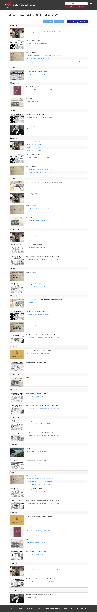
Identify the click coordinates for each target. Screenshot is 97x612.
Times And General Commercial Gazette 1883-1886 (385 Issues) (43, 435)
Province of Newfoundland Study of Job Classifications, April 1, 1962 (44, 55)
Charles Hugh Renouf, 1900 (34, 144)
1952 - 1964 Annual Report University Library (38, 353)
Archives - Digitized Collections (34, 29)
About (12, 608)
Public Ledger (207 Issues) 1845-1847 (36, 491)
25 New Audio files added (33, 129)
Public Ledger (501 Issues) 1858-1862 (36, 396)
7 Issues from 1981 (31, 380)
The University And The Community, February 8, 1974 (40, 484)
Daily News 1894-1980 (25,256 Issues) (35, 40)
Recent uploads (68, 608)
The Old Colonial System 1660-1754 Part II (37, 172)
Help (39, 608)
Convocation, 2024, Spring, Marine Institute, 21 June (40, 89)
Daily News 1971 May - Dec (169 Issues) (37, 43)
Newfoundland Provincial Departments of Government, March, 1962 (44, 275)
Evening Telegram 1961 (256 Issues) (36, 74)
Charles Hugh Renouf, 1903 (34, 150)
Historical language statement (52, 608)
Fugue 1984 (30, 302)
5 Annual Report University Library (35, 519)
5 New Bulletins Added (32, 101)
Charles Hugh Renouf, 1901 (34, 147)
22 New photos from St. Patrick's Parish (37, 451)
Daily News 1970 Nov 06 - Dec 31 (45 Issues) (38, 157)
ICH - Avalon (29, 448)
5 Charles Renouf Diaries (33, 236)
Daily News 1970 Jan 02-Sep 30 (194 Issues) (38, 314)
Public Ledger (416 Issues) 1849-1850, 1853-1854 (39, 463)
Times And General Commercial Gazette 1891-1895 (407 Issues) (43, 259)
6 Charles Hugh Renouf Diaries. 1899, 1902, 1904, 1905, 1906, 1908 (44, 32)
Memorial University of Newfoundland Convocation (39, 87)
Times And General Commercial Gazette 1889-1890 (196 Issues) (43, 337)
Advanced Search (70, 6)
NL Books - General (31, 52)
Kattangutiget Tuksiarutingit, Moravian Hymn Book (40, 481)
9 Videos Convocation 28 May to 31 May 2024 (38, 530)
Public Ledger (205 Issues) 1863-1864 (36, 365)
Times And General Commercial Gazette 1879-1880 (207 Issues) (43, 581)
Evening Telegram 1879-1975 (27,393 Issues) (37, 71)
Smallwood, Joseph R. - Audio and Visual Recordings (39, 126)
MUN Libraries (80, 608)
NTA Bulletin (29, 98)
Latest (82, 21)
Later (71, 21)
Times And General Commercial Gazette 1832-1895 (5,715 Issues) (42, 256)
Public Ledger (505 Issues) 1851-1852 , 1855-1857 (39, 423)
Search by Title (80, 6)
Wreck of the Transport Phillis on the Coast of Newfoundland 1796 (44, 570)
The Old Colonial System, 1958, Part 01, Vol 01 (38, 208)
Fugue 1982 (30, 185)
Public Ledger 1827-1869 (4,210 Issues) (36, 244)
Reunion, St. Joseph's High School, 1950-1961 (38, 58)
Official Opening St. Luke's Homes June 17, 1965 (39, 169)
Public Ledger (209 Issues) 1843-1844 (36, 554)
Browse (20, 608)
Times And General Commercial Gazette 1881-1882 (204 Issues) (43, 503)
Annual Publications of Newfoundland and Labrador (39, 350)
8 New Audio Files (31, 597)
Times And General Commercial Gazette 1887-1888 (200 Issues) (43, 408)
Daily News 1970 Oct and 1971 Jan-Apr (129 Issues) (40, 117)
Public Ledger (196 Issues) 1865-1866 (36, 286)
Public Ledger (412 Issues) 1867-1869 (36, 247)
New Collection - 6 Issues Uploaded (36, 220)
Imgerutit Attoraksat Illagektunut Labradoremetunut (40, 478)
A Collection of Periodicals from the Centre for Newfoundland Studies (44, 182)
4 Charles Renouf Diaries (33, 196)
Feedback (29, 608)
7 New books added (32, 325)
